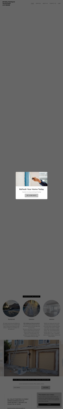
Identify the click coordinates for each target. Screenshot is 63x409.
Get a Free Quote (31, 195)
